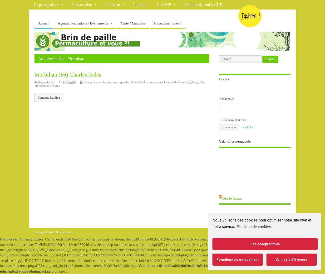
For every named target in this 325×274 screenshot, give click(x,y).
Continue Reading (49, 97)
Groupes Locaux (93, 82)
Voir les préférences (292, 259)
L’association (82, 5)
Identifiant (224, 79)
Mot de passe (226, 99)
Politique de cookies (254, 227)
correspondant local (158, 82)
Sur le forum (232, 198)
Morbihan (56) (181, 82)
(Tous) (194, 82)
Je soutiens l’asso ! (167, 23)
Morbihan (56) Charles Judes (67, 75)
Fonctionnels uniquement (238, 259)
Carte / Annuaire (133, 23)
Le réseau (112, 5)
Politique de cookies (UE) (204, 5)
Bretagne (55, 85)
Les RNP (164, 5)
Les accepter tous (265, 244)
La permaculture (46, 5)
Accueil (43, 23)
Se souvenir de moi (235, 120)
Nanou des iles (46, 82)
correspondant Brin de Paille (130, 82)
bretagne (108, 82)
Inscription (247, 127)
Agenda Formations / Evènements (83, 23)
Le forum (140, 5)
